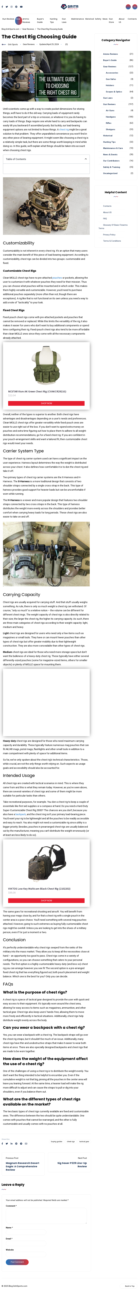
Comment (11, 1206)
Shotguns (110, 129)
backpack (20, 814)
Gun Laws (64, 21)
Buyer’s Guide (40, 21)
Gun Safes (111, 79)
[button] (86, 159)
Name (9, 1227)
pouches (57, 277)
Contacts (132, 19)
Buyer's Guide (110, 60)
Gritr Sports (13, 44)
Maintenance (77, 19)
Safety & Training (111, 167)
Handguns (111, 117)
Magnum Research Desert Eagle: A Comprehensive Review (22, 1166)
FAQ (105, 218)
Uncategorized (110, 173)
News (105, 19)
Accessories (112, 73)
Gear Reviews (29, 44)
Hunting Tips (53, 21)
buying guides (56, 1142)
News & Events (110, 154)
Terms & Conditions (112, 241)
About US (121, 21)
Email (9, 1239)
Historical (89, 19)
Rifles (108, 123)
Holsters (110, 85)
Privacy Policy (109, 234)
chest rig (64, 129)
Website (10, 1250)
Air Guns (110, 110)
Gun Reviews (8, 19)
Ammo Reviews (26, 21)
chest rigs (71, 1142)
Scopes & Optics (114, 92)
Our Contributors (111, 161)
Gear (18, 19)
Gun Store (111, 21)
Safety (98, 19)
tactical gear (84, 1142)
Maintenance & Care (113, 148)
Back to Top (130, 1286)
